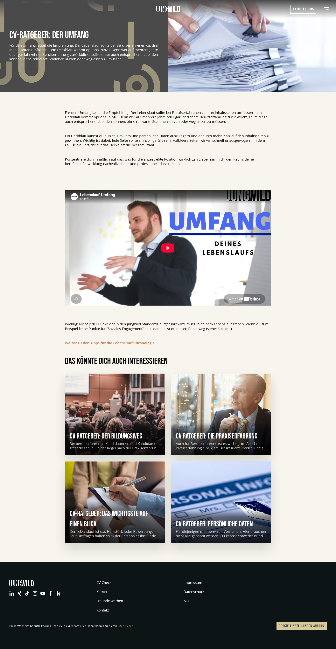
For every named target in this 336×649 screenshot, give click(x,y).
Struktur (224, 328)
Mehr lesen (126, 626)
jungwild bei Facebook (50, 593)
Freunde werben (109, 600)
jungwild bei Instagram (35, 593)
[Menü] (326, 9)
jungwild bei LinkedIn (11, 593)
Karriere (102, 591)
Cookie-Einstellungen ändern (301, 626)
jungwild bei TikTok (27, 593)
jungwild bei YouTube (42, 593)
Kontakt (102, 610)
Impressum (193, 582)
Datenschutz (194, 591)
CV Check (103, 582)
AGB (187, 600)
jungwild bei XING (19, 593)
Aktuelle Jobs (303, 9)
